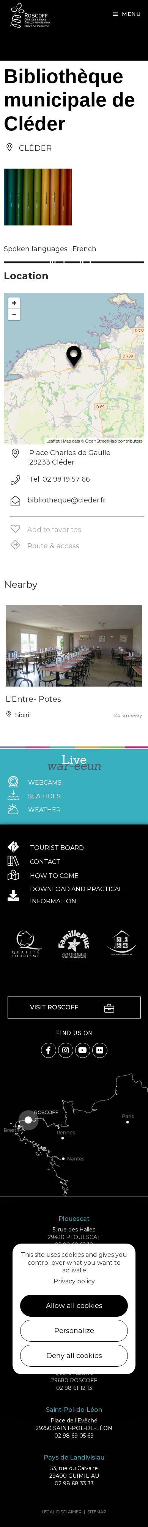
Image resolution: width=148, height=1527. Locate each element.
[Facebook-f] (48, 1050)
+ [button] (14, 303)
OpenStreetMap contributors (113, 441)
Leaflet (53, 441)
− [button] (14, 314)
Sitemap (96, 1511)
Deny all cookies (74, 1356)
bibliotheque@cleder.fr (66, 500)
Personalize (74, 1331)
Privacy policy (74, 1281)
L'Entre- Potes (33, 699)
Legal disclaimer (62, 1511)
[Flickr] (99, 1050)
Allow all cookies (74, 1306)
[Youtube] (82, 1050)
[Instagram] (65, 1050)
